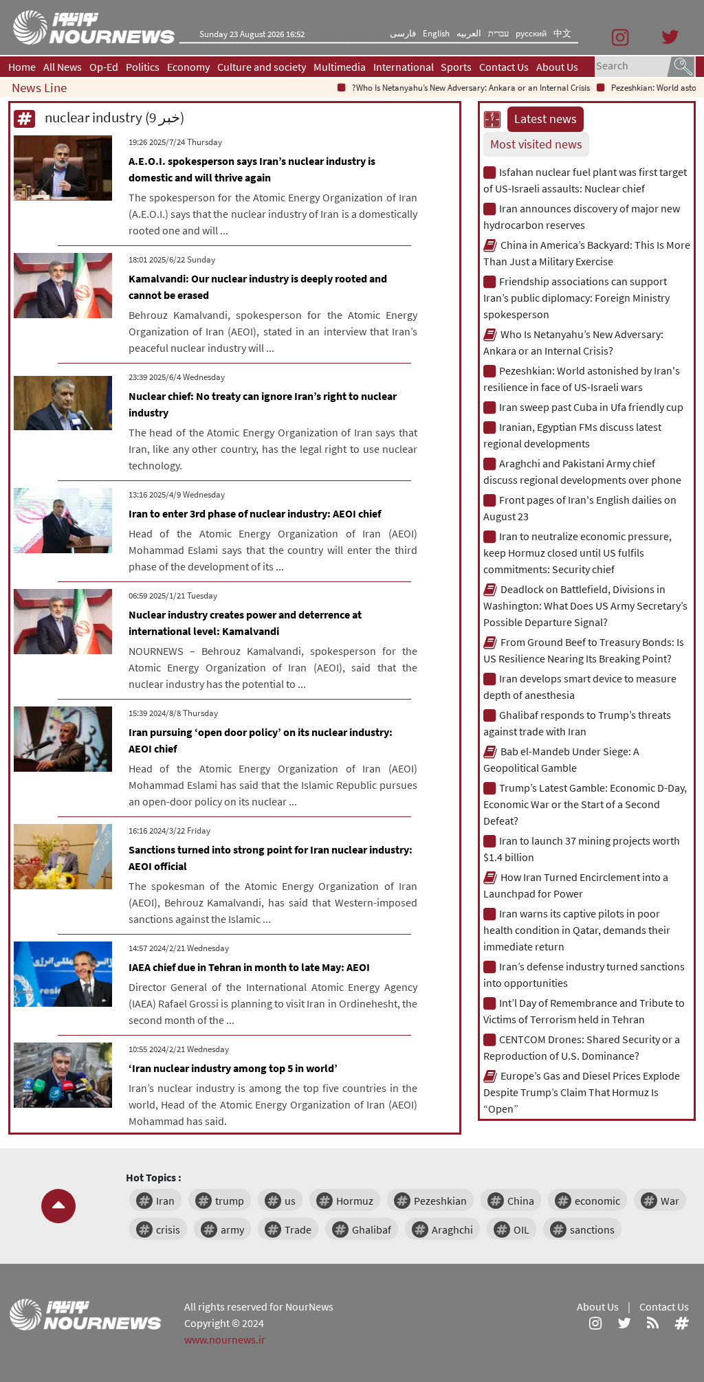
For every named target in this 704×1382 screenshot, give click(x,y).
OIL (521, 1229)
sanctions (592, 1229)
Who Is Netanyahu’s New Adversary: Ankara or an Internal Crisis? (454, 87)
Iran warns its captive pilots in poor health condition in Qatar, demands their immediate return (576, 929)
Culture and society (261, 67)
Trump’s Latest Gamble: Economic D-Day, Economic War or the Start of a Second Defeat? (585, 804)
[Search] (680, 65)
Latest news (545, 118)
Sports (456, 67)
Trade (298, 1229)
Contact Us (504, 67)
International (403, 67)
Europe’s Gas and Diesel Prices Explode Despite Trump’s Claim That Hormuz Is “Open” (581, 1092)
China (520, 1200)
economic (597, 1200)
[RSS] (653, 1323)
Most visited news (536, 144)
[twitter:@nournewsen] (624, 1323)
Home (22, 67)
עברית (498, 33)
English (436, 33)
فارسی (403, 33)
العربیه (468, 33)
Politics (143, 67)
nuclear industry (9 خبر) (113, 117)
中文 (562, 33)
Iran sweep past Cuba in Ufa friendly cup (591, 407)
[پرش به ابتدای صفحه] (58, 1206)
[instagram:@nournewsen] (595, 1323)
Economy (188, 67)
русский (531, 33)
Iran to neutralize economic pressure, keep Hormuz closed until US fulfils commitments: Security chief (577, 552)
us (290, 1200)
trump (229, 1200)
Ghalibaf (371, 1229)
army (232, 1229)
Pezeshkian (440, 1200)
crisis (168, 1229)
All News (62, 67)
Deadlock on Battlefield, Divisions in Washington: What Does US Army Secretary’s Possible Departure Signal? (585, 605)
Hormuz (354, 1200)
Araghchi (452, 1229)
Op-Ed (103, 67)
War (670, 1200)
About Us (557, 67)
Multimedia (340, 67)
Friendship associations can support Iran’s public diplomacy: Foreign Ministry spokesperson (576, 297)
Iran (165, 1200)
